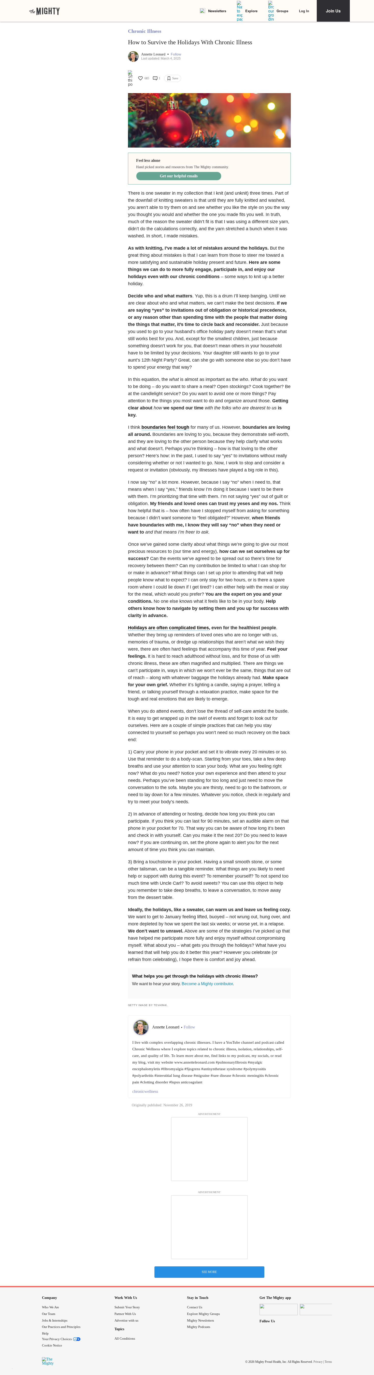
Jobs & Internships (54, 1320)
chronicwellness (145, 1091)
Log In (304, 10)
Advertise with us (126, 1320)
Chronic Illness (144, 31)
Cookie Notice (52, 1345)
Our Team (48, 1314)
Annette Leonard (153, 54)
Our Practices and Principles (61, 1327)
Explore (251, 10)
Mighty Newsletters (200, 1320)
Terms (328, 1361)
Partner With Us (125, 1314)
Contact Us (194, 1307)
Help (45, 1333)
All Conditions (124, 1338)
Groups (282, 10)
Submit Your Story (127, 1307)
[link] (44, 11)
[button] (176, 54)
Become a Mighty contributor (207, 984)
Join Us (333, 11)
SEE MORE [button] (209, 1272)
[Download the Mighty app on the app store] (279, 1309)
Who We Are (50, 1307)
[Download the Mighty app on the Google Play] (319, 1309)
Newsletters (217, 10)
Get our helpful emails (179, 176)
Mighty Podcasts (198, 1327)
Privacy (318, 1361)
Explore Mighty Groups (203, 1314)
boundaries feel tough (165, 427)
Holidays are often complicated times (168, 627)
